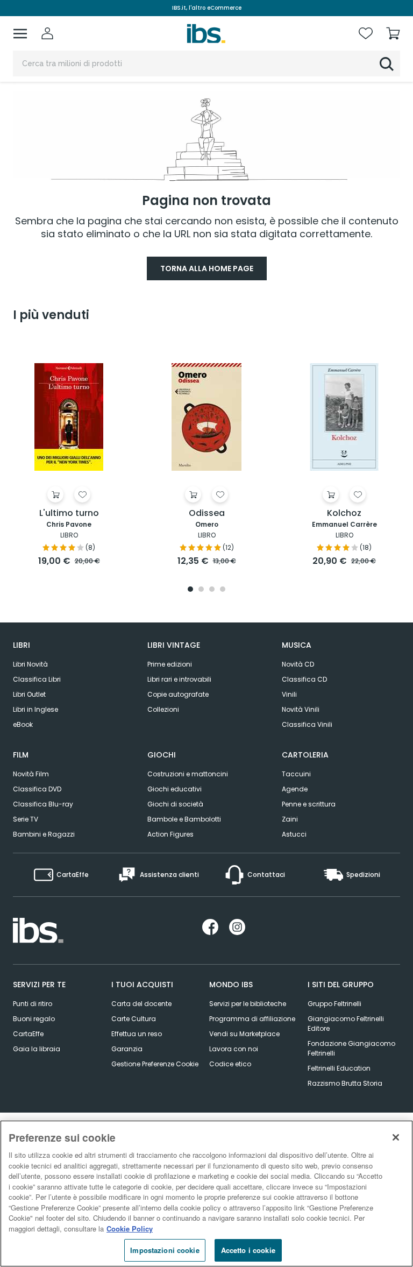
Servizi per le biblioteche (247, 1003)
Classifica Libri (37, 679)
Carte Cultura (133, 1018)
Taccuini (296, 773)
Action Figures (170, 834)
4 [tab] (222, 590)
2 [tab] (201, 590)
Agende (295, 789)
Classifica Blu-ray (43, 804)
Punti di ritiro (32, 1003)
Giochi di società (175, 804)
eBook (23, 724)
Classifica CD (304, 679)
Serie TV (25, 819)
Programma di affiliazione (252, 1018)
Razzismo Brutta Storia (345, 1083)
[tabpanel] (69, 453)
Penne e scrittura (309, 804)
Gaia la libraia (36, 1048)
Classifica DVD (37, 789)
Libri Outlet (29, 694)
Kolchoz (344, 513)
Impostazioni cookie (164, 1250)
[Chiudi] (396, 1137)
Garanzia (127, 1048)
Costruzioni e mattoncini (187, 773)
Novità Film (31, 773)
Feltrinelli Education (339, 1068)
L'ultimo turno (69, 513)
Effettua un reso (136, 1033)
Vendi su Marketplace (244, 1033)
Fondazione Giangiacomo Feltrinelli (351, 1048)
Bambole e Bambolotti (184, 819)
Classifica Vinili (307, 724)
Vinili (289, 694)
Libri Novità (30, 664)
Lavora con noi (233, 1048)
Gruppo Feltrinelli (334, 1003)
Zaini (290, 819)
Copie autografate (178, 694)
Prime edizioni (169, 664)
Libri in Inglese (35, 709)
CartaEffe (28, 1033)
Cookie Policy (129, 1228)
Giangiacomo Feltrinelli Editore (346, 1023)
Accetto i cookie (248, 1250)
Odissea (207, 513)
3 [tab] (212, 590)
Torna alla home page (206, 268)
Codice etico (230, 1063)
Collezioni (163, 709)
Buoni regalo (34, 1018)
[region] (206, 1193)
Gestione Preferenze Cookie (154, 1063)
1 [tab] (190, 590)
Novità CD (298, 664)
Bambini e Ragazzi (44, 834)
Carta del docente (141, 1003)
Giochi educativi (174, 789)
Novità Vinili (300, 709)
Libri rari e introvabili (179, 679)
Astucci (294, 834)
